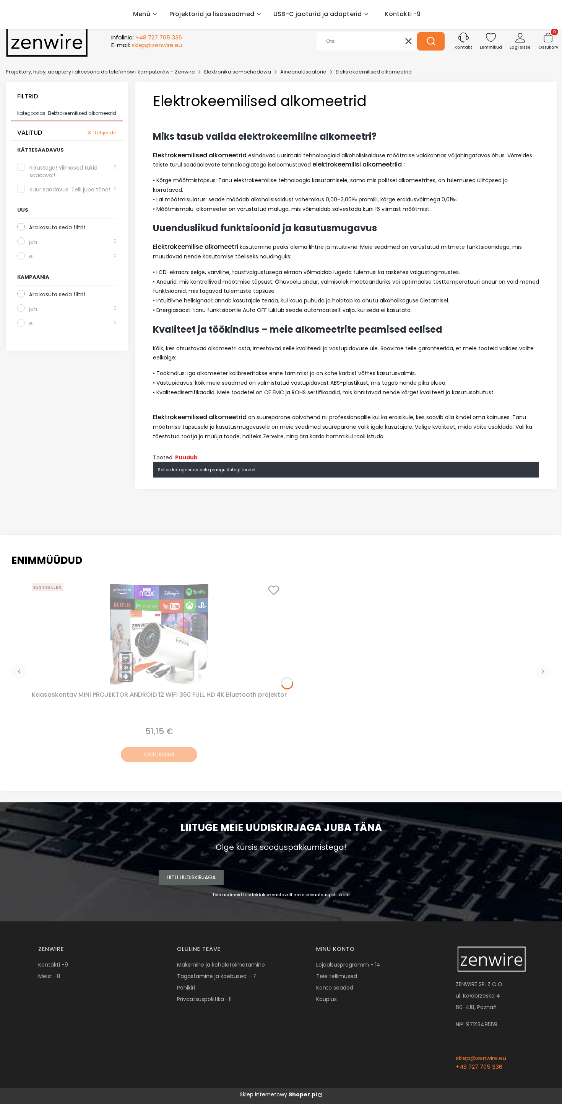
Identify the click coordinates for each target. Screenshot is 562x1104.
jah (33, 242)
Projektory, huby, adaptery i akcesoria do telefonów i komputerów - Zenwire (100, 71)
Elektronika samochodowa (237, 71)
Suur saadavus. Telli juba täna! (69, 189)
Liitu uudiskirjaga (191, 877)
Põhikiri (186, 987)
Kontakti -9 (53, 964)
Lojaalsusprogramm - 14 (348, 964)
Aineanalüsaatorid (303, 71)
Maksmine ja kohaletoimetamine (221, 964)
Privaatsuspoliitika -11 (204, 999)
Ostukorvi (159, 754)
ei (31, 256)
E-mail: (146, 45)
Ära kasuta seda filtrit (57, 227)
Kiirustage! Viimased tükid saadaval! (63, 171)
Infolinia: (146, 37)
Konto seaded (334, 987)
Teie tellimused (336, 976)
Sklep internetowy (278, 1094)
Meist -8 (49, 976)
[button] (431, 41)
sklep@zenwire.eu (481, 1058)
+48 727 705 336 (479, 1067)
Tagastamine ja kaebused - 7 (216, 976)
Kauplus (326, 999)
